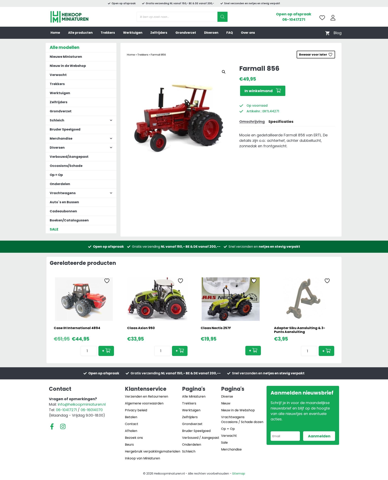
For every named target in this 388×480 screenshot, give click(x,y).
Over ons (248, 33)
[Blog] (338, 33)
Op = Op (56, 175)
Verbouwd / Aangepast (200, 437)
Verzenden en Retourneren (146, 396)
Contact (131, 424)
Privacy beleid (136, 410)
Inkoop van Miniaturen (142, 458)
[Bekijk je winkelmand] (327, 33)
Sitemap (238, 473)
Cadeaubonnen (63, 211)
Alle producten (80, 33)
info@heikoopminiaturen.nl (82, 404)
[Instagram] (63, 426)
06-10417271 (293, 19)
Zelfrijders (158, 33)
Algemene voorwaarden (144, 403)
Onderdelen (60, 184)
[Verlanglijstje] (322, 17)
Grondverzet (185, 33)
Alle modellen (64, 47)
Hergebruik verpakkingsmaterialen (152, 451)
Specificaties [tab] (280, 121)
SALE (54, 229)
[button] (223, 72)
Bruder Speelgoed (65, 129)
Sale (224, 442)
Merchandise (231, 449)
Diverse (227, 396)
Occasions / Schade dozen (242, 422)
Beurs (129, 444)
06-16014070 (92, 409)
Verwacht (58, 75)
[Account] (332, 17)
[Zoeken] (222, 17)
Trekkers (108, 33)
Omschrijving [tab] (252, 121)
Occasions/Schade (66, 165)
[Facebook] (52, 426)
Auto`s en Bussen (64, 202)
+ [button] (103, 350)
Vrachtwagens (233, 417)
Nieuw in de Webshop (68, 65)
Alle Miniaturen (194, 396)
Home (55, 33)
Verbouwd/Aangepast (69, 156)
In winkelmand (259, 90)
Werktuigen (132, 33)
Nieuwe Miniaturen (66, 56)
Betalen (131, 417)
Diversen (211, 33)
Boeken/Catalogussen (69, 220)
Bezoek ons (134, 437)
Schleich (188, 451)
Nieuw (225, 403)
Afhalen (131, 430)
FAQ (229, 33)
